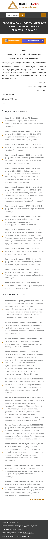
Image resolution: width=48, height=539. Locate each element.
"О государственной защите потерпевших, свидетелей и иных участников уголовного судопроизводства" (24, 159)
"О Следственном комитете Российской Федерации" (24, 147)
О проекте (15, 536)
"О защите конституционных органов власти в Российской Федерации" (24, 285)
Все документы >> (38, 499)
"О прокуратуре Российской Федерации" (24, 209)
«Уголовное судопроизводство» (14, 529)
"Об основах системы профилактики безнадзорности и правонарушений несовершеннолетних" (23, 220)
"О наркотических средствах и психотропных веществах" (24, 251)
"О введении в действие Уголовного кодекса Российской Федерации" (23, 262)
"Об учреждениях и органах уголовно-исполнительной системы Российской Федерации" (24, 122)
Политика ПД (27, 536)
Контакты (6, 536)
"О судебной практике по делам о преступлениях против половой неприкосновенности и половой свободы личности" (24, 328)
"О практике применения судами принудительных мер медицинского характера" (23, 342)
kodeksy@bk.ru (28, 533)
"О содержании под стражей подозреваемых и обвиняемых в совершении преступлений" (23, 135)
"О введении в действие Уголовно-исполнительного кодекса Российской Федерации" (24, 273)
